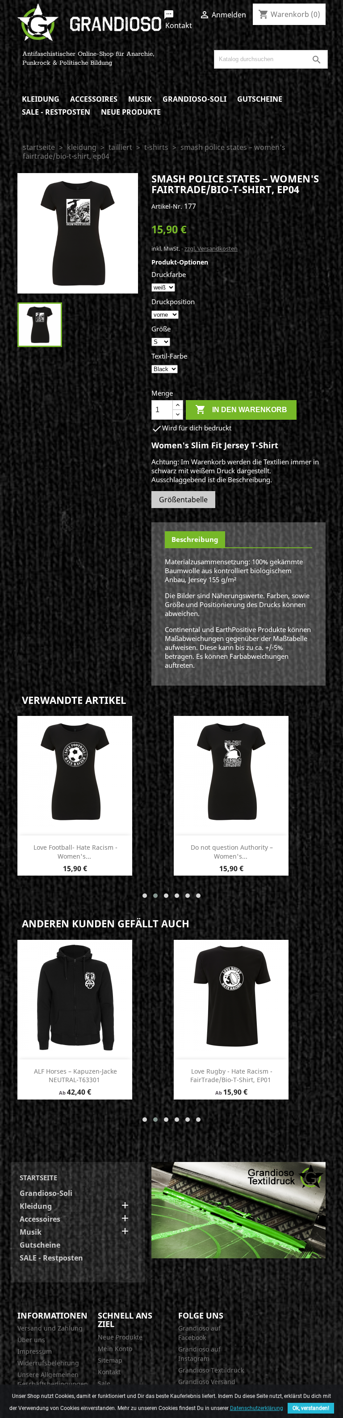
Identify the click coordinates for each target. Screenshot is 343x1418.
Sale (104, 1383)
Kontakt (177, 20)
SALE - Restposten (56, 112)
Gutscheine (259, 99)
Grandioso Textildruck (211, 1370)
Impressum (34, 1351)
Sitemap (110, 1360)
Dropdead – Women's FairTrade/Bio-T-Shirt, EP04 (231, 851)
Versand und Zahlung (50, 1328)
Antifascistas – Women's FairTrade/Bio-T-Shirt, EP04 (74, 851)
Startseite (38, 1177)
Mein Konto (115, 1348)
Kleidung (40, 99)
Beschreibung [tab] (195, 539)
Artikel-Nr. (166, 206)
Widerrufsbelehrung (48, 1363)
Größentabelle (183, 499)
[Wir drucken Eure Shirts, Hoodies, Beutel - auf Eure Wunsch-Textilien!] (238, 1209)
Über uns (31, 1339)
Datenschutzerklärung (256, 1408)
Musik (140, 99)
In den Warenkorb (241, 409)
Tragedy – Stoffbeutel (231, 1071)
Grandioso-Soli (194, 99)
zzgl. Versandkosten (211, 248)
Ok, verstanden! (311, 1408)
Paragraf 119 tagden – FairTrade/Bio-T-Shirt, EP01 (75, 1075)
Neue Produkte (131, 112)
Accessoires (93, 99)
